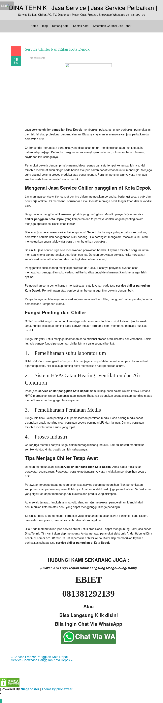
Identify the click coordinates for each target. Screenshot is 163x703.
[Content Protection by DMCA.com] (10, 682)
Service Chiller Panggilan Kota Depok (57, 49)
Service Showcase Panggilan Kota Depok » (42, 660)
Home (34, 26)
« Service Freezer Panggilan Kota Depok (40, 656)
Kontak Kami (81, 26)
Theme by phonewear (57, 689)
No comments (37, 57)
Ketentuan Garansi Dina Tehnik (112, 26)
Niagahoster (30, 689)
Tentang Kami (60, 26)
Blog (45, 26)
